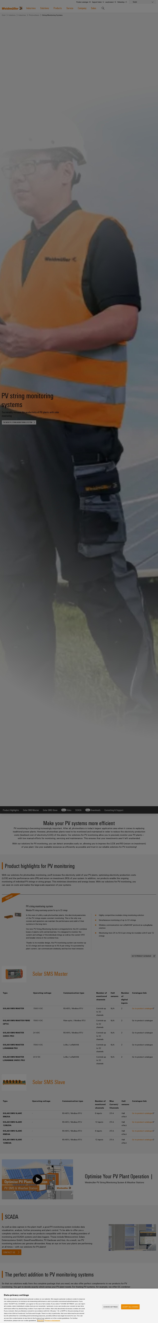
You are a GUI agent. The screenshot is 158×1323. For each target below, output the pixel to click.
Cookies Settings (110, 1307)
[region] (79, 1306)
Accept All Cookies (130, 1307)
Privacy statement (52, 1320)
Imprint (40, 1320)
